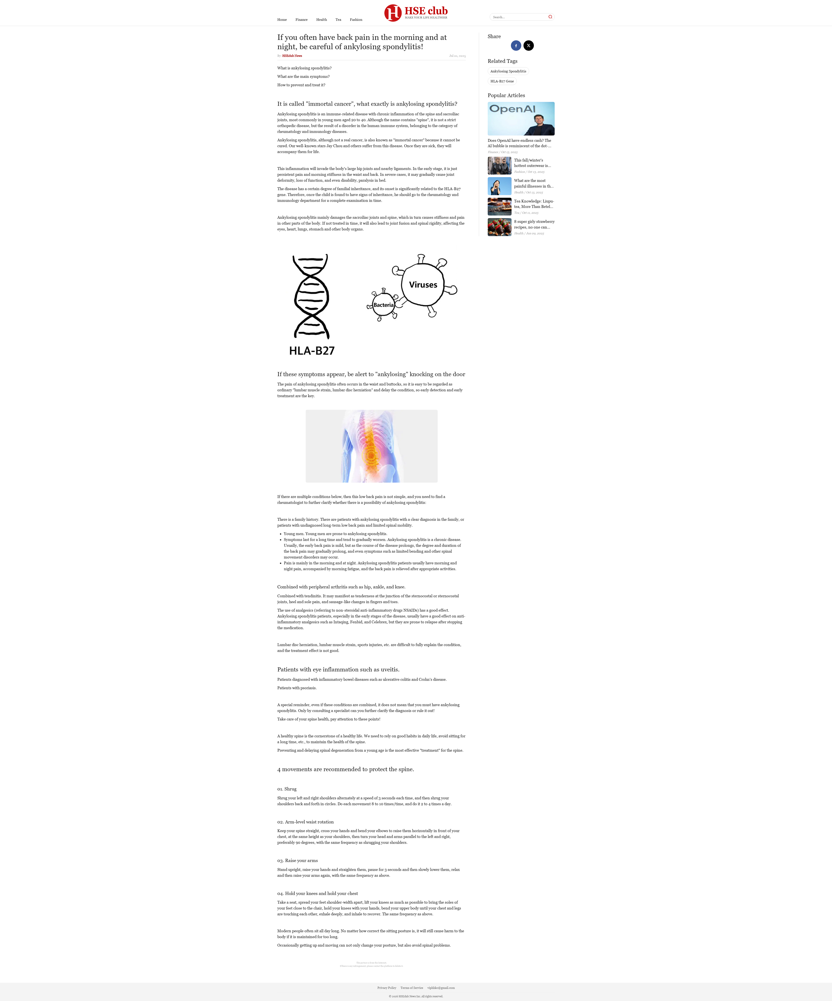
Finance (302, 19)
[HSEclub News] (415, 2)
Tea (338, 19)
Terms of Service (412, 988)
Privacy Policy (386, 988)
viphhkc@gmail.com (441, 988)
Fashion (356, 19)
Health (321, 19)
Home (282, 19)
